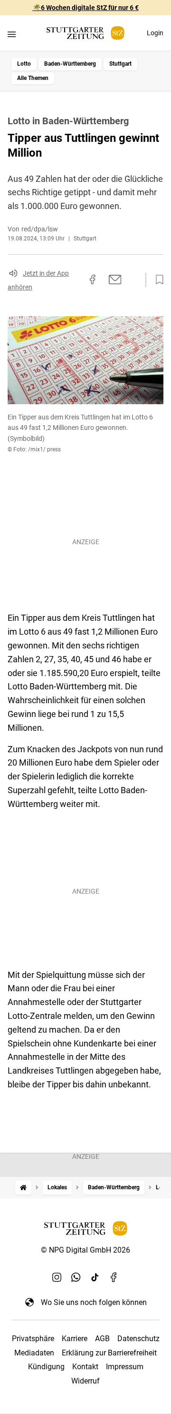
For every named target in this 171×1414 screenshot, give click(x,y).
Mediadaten (34, 1352)
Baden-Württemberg (70, 63)
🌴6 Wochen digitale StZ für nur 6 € (86, 7)
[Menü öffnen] (12, 34)
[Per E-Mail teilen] (115, 279)
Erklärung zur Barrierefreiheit (109, 1352)
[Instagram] (57, 1277)
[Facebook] (114, 1277)
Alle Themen (32, 78)
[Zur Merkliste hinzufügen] (156, 279)
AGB (102, 1338)
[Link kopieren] (75, 280)
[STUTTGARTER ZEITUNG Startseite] (85, 33)
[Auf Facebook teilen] (92, 279)
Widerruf (85, 1380)
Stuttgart (120, 63)
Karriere (74, 1338)
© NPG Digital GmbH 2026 (85, 1250)
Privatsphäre (33, 1338)
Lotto (24, 63)
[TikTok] (95, 1277)
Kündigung (46, 1366)
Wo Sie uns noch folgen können (94, 1302)
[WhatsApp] (76, 1277)
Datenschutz (138, 1338)
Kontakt (85, 1366)
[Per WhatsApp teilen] (133, 279)
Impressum (124, 1366)
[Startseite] (23, 1188)
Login (155, 33)
